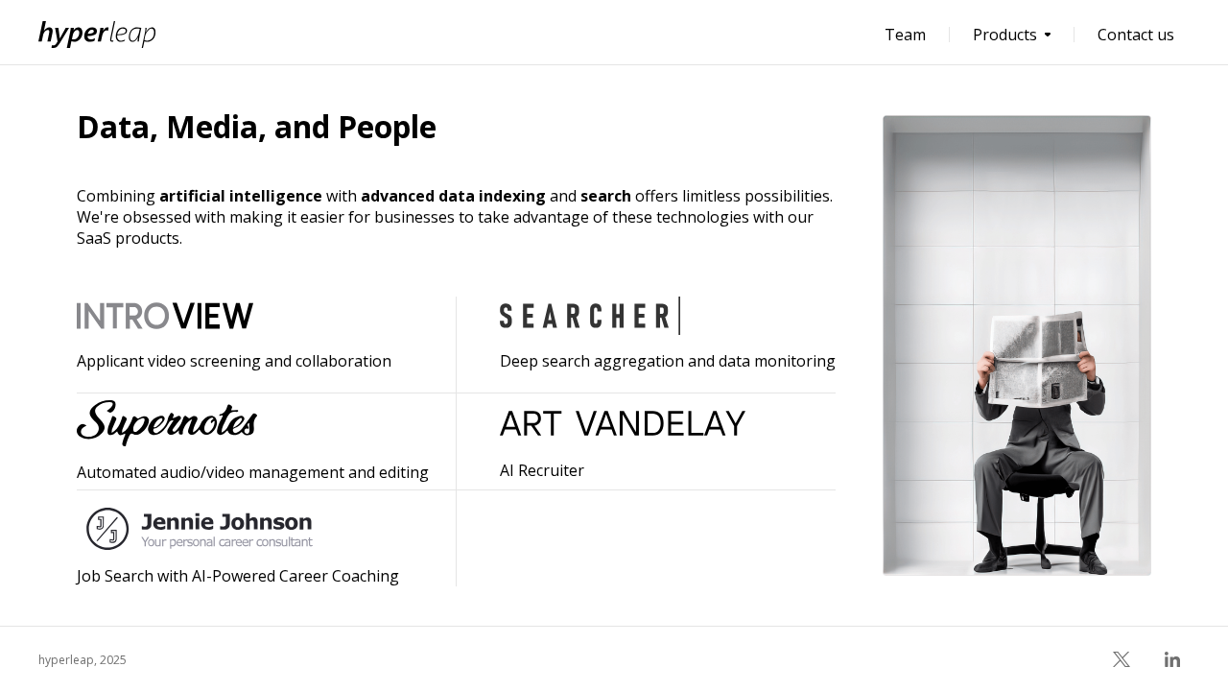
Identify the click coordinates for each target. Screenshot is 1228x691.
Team (905, 34)
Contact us (1136, 34)
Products (1005, 34)
